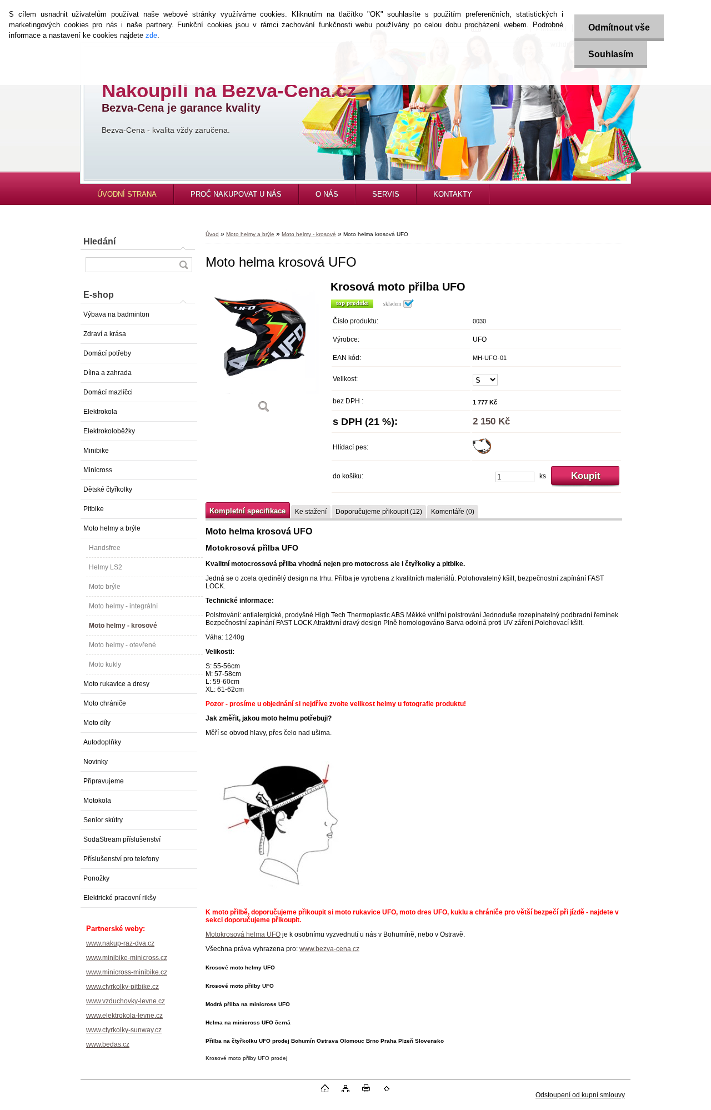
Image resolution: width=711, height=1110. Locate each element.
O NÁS (327, 194)
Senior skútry (103, 820)
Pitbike (93, 509)
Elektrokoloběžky (109, 431)
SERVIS (385, 194)
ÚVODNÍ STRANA (127, 194)
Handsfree (105, 548)
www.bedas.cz (107, 1044)
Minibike (96, 450)
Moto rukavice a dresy (116, 684)
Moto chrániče (104, 703)
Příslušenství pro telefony (121, 859)
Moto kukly (105, 664)
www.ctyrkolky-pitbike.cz (122, 987)
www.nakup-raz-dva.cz (120, 943)
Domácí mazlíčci (108, 392)
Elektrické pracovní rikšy (119, 898)
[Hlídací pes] (482, 452)
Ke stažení (311, 512)
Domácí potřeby (107, 353)
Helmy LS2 (105, 567)
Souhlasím (610, 54)
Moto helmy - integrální (123, 606)
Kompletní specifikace (247, 511)
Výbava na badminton (116, 314)
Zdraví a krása (104, 334)
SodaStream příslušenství (122, 839)
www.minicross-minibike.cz (126, 972)
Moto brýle (105, 587)
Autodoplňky (102, 742)
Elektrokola (100, 412)
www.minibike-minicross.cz (126, 958)
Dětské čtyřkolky (107, 489)
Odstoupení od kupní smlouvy (580, 1095)
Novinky (95, 762)
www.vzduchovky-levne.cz (125, 1001)
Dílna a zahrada (107, 373)
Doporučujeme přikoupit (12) (379, 512)
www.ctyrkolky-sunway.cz (124, 1030)
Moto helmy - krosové (123, 625)
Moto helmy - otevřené (122, 645)
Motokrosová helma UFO (243, 934)
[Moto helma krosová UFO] (264, 351)
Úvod (212, 234)
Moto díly (97, 723)
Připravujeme (103, 781)
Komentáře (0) (452, 512)
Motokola (97, 800)
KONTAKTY (452, 194)
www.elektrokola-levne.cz (124, 1015)
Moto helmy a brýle (112, 528)
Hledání (99, 241)
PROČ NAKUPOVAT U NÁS (236, 194)
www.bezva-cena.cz (329, 949)
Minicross (97, 470)
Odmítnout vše (619, 27)
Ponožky (96, 878)
